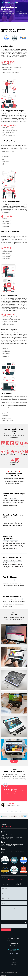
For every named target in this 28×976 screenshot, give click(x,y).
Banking (5, 498)
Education (6, 519)
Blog (14, 959)
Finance (15, 498)
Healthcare (12, 519)
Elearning (5, 599)
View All (14, 761)
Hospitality (12, 599)
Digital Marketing (14, 943)
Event (16, 541)
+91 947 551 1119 (7, 826)
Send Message (6, 930)
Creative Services (14, 946)
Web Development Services (14, 938)
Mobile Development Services (14, 941)
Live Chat (4, 975)
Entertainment (19, 599)
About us (14, 962)
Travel (18, 519)
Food (12, 541)
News (11, 498)
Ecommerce (6, 541)
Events (16, 579)
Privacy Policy (14, 964)
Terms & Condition (14, 967)
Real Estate (12, 560)
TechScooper (17, 972)
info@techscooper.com (12, 879)
